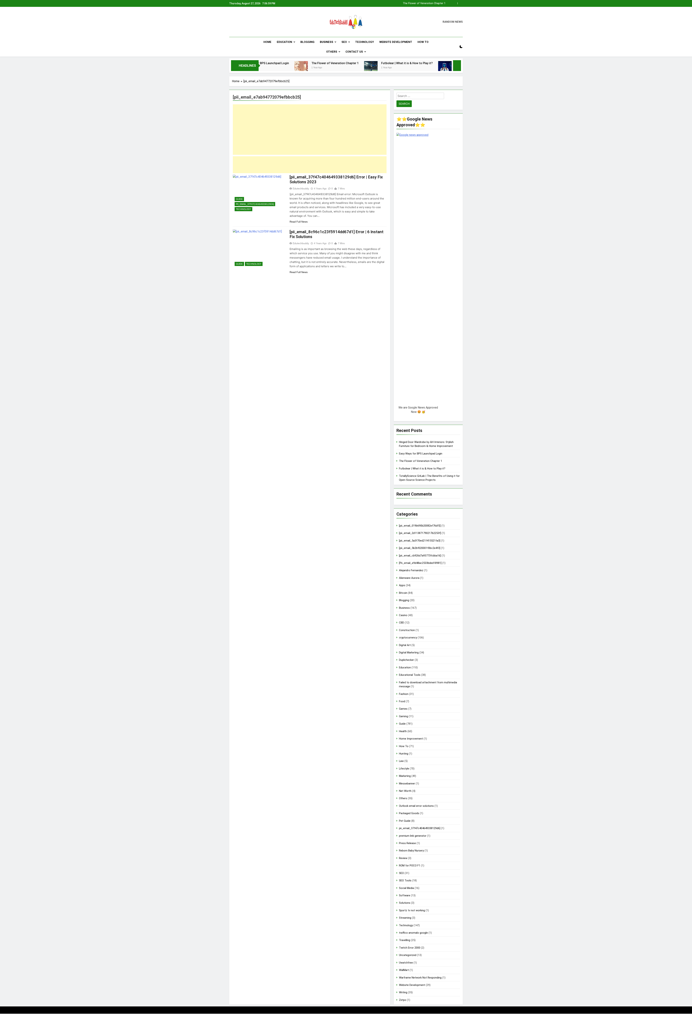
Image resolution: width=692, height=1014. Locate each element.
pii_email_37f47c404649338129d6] (255, 204)
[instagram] (236, 22)
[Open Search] (455, 46)
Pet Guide (405, 820)
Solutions (404, 902)
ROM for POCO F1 (409, 865)
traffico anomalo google (413, 932)
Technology (364, 42)
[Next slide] (460, 3)
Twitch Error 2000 (409, 947)
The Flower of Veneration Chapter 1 (264, 63)
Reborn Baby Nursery (411, 850)
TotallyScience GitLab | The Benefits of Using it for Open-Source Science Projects (439, 63)
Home (267, 42)
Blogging (307, 42)
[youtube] (249, 22)
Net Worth (405, 791)
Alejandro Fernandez (411, 570)
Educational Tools (409, 674)
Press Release (407, 843)
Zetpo (402, 1000)
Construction (407, 630)
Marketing (405, 776)
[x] (240, 22)
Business (326, 42)
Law (401, 761)
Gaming (403, 716)
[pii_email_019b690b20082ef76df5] (420, 525)
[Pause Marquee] (457, 65)
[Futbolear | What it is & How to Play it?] (300, 68)
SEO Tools (405, 880)
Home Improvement (411, 738)
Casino (403, 615)
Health (403, 731)
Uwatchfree (406, 962)
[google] (244, 22)
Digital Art (405, 645)
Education (284, 42)
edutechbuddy (301, 188)
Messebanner (407, 783)
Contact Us (354, 51)
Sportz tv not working (412, 910)
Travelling (404, 940)
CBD (401, 622)
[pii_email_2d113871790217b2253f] (420, 533)
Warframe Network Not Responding (420, 977)
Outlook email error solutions (416, 805)
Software (404, 895)
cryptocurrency (408, 637)
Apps (402, 585)
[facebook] (231, 22)
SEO (344, 42)
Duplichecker (406, 660)
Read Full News (299, 221)
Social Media (406, 888)
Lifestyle (404, 768)
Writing (403, 992)
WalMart (404, 970)
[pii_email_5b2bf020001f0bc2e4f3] (419, 548)
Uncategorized (407, 955)
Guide (239, 199)
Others (331, 51)
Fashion (403, 694)
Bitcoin (403, 592)
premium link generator (412, 835)
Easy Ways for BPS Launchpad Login (420, 453)
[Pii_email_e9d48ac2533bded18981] (420, 563)
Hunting (403, 753)
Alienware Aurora (409, 578)
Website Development (395, 42)
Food (402, 701)
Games (403, 708)
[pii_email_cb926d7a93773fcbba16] (420, 555)
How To (423, 42)
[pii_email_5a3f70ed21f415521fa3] (419, 540)
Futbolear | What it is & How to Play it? (422, 3)
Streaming (405, 917)
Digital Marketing (409, 652)
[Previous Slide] (454, 3)
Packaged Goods (409, 813)
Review (403, 858)
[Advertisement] (310, 129)
